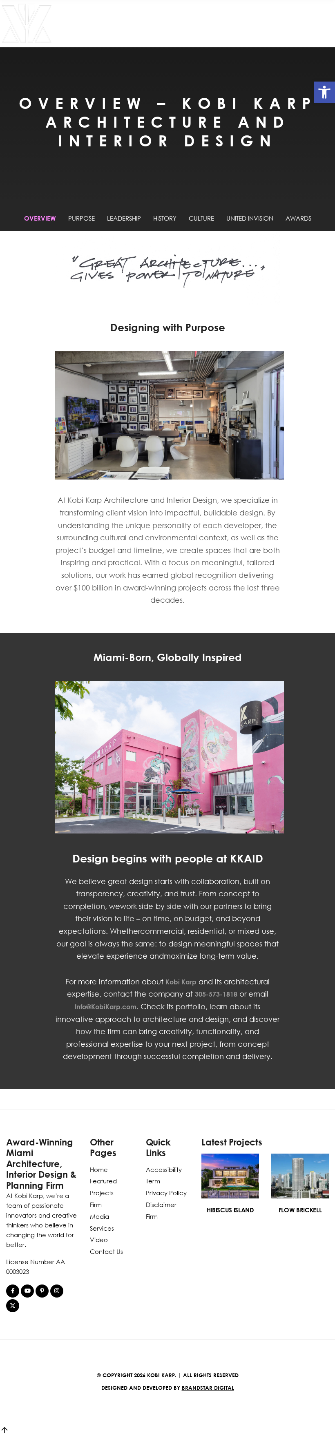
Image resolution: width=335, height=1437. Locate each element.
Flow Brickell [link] (300, 1210)
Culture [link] (201, 218)
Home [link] (99, 1169)
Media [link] (99, 1216)
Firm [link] (96, 1204)
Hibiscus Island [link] (230, 1210)
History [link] (164, 218)
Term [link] (153, 1181)
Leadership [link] (124, 218)
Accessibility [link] (164, 1169)
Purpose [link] (81, 218)
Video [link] (99, 1239)
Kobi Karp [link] (181, 982)
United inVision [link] (249, 218)
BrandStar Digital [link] (208, 1387)
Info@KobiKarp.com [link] (105, 1007)
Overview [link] (40, 218)
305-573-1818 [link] (216, 994)
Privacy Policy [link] (166, 1192)
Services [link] (102, 1228)
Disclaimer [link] (161, 1204)
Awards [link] (298, 218)
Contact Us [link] (106, 1251)
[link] (324, 92)
